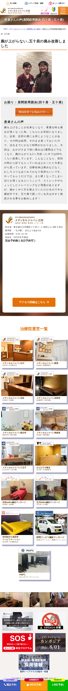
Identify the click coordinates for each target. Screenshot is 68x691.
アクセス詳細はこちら (32, 302)
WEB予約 (35, 684)
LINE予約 (58, 684)
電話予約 (11, 684)
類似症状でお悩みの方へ (34, 111)
